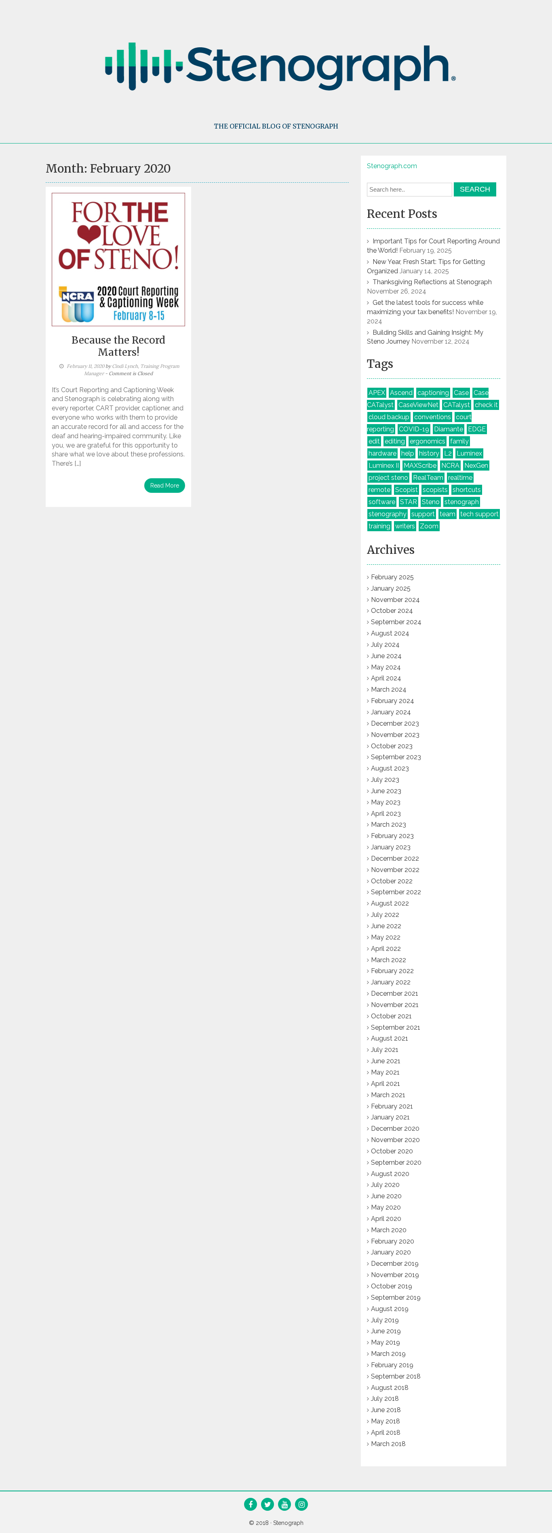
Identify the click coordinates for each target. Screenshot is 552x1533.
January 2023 (391, 847)
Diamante (448, 429)
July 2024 (385, 644)
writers (405, 526)
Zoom (429, 526)
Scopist (406, 490)
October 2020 (392, 1151)
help (407, 453)
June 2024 (386, 656)
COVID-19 (414, 429)
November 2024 (395, 600)
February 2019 (392, 1365)
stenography (388, 514)
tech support (479, 514)
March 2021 (388, 1095)
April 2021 (385, 1083)
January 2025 (391, 588)
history (429, 453)
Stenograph (288, 1523)
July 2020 (385, 1185)
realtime (460, 477)
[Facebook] (251, 1505)
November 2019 (395, 1275)
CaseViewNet (418, 405)
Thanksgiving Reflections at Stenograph (432, 282)
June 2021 (385, 1061)
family (459, 441)
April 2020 (386, 1219)
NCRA (450, 465)
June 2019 (386, 1331)
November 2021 (395, 1005)
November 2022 (395, 870)
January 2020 (391, 1252)
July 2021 (384, 1050)
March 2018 (388, 1444)
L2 (448, 453)
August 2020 (390, 1174)
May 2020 (386, 1207)
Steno (431, 502)
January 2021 (390, 1117)
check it (486, 405)
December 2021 (394, 993)
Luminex (469, 453)
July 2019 (385, 1320)
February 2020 (392, 1241)
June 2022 (386, 926)
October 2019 (391, 1286)
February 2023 (392, 836)
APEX (377, 393)
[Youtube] (285, 1505)
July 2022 (385, 915)
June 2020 (386, 1196)
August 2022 (390, 903)
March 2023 (388, 824)
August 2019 (390, 1309)
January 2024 (391, 712)
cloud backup (389, 417)
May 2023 (385, 802)
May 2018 (385, 1421)
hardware (382, 453)
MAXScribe (420, 465)
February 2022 (392, 971)
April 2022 (386, 948)
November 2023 (395, 735)
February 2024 (392, 701)
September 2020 (396, 1162)
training (379, 526)
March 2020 (389, 1230)
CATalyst (456, 405)
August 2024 (390, 633)
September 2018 (396, 1376)
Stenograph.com (392, 166)
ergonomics (427, 441)
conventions (432, 417)
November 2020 (395, 1140)
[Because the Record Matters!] (118, 259)
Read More (164, 485)
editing (395, 441)
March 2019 (388, 1354)
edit (374, 441)
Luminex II (384, 465)
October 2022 (392, 881)
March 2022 (388, 960)
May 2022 (385, 937)
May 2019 (385, 1342)
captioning (433, 393)
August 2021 (389, 1038)
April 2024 (386, 678)
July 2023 (385, 779)
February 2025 (392, 577)
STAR (408, 502)
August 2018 (390, 1388)
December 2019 (395, 1263)
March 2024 (389, 689)
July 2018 (385, 1398)
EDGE (477, 429)
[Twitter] (267, 1505)
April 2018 (385, 1432)
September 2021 (395, 1027)
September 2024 (396, 622)
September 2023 (396, 757)
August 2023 (390, 768)
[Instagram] (302, 1505)
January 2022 (391, 982)
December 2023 (395, 723)
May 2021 (385, 1072)
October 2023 (392, 746)
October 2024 (392, 610)
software (382, 502)
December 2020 (395, 1128)
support (423, 514)
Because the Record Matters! (118, 346)
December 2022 (395, 858)
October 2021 (391, 1016)
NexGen (476, 465)
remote (379, 490)
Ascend (401, 393)
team (447, 514)
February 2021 (392, 1106)
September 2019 (396, 1297)
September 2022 (396, 892)
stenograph (462, 502)
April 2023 (386, 813)
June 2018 (386, 1410)
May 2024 (386, 667)
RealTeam (428, 477)
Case (461, 393)
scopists (435, 490)
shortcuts (467, 490)
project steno (388, 477)
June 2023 (386, 791)
